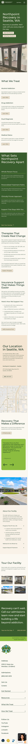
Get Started (5, 695)
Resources (5, 702)
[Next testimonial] (11, 468)
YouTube (4, 727)
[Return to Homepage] (7, 2)
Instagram (5, 730)
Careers (4, 690)
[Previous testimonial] (5, 468)
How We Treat (7, 715)
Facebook (5, 737)
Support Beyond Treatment (10, 551)
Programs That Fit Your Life (10, 530)
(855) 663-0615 (6, 680)
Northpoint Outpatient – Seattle (12, 366)
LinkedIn (4, 734)
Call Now (19, 2)
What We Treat (7, 709)
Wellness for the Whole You (10, 547)
